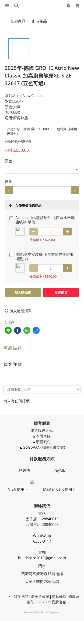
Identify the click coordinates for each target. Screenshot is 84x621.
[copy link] (36, 330)
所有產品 (39, 21)
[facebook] (17, 330)
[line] (8, 330)
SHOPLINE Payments (49, 612)
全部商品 (17, 21)
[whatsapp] (26, 330)
